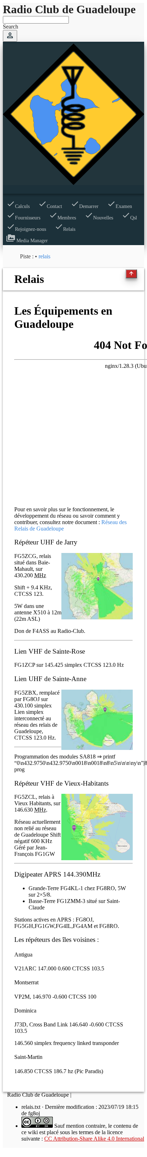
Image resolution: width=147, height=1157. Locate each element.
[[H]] (73, 183)
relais (44, 256)
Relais (65, 229)
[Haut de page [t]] (131, 274)
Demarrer (84, 206)
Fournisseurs (23, 217)
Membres (62, 217)
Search (10, 27)
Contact (50, 206)
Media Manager (27, 240)
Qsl (129, 217)
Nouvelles (99, 217)
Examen (119, 206)
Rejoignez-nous (26, 229)
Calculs (18, 206)
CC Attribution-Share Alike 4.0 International (94, 1139)
